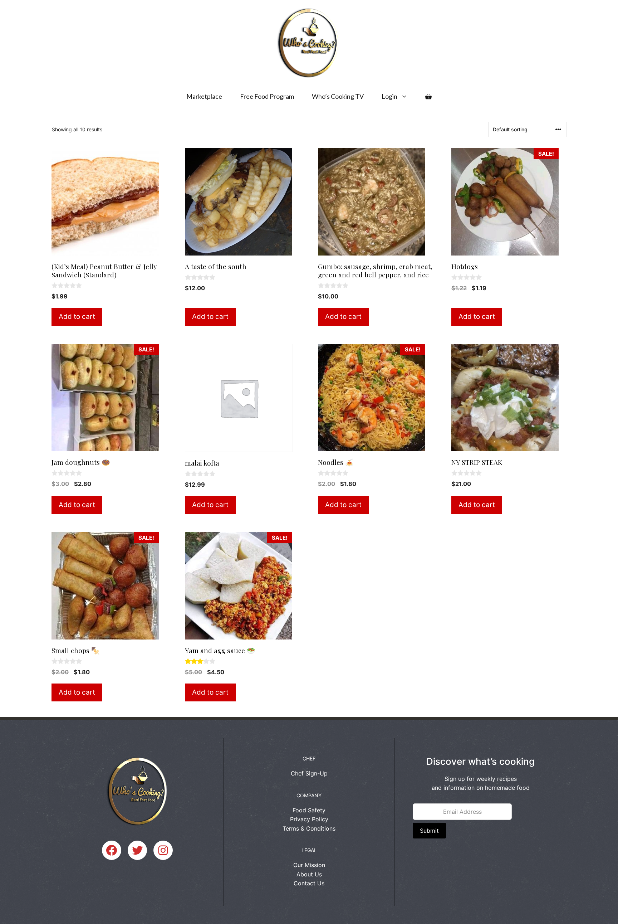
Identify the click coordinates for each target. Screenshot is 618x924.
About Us (309, 874)
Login (389, 96)
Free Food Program (267, 96)
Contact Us (309, 883)
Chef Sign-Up (309, 773)
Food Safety (309, 810)
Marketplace (204, 96)
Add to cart (77, 316)
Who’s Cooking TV (338, 96)
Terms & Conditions (309, 828)
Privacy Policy (309, 819)
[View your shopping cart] (428, 96)
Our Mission (309, 865)
